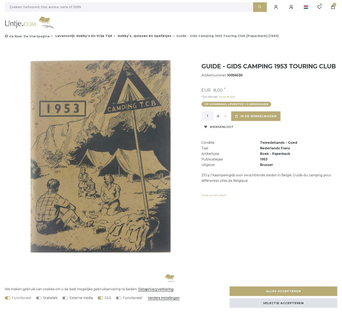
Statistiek (50, 298)
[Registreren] (291, 7)
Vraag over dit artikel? (213, 195)
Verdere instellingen (164, 298)
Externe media (81, 298)
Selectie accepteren (283, 303)
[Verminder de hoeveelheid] (225, 116)
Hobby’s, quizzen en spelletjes (144, 36)
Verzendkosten (227, 96)
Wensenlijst (222, 127)
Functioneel (21, 298)
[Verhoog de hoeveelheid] (218, 116)
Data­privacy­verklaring (155, 289)
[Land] (306, 7)
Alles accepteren (283, 291)
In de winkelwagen (258, 116)
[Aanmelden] (276, 7)
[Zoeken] (260, 7)
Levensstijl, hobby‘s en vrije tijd (83, 36)
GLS (108, 298)
